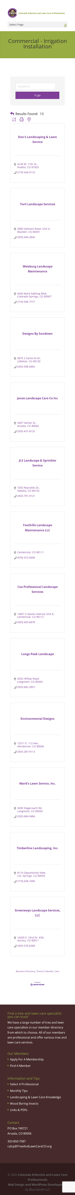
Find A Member (20, 1066)
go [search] (39, 95)
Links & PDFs (18, 1110)
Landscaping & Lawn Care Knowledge (35, 1097)
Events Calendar (45, 971)
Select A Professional (24, 1084)
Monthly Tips (19, 1091)
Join (57, 971)
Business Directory (25, 971)
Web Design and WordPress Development (37, 1185)
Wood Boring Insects (24, 1104)
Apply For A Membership (27, 1059)
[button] (12, 114)
